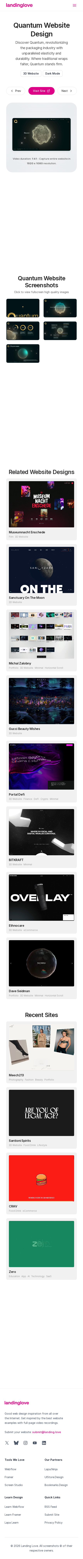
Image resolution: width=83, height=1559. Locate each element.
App (23, 1276)
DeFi (36, 799)
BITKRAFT (16, 860)
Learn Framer (13, 1514)
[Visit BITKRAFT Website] (70, 861)
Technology (38, 1276)
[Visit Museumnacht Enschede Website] (70, 534)
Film (11, 536)
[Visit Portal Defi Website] (70, 796)
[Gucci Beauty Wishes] (41, 701)
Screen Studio (14, 1485)
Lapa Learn (12, 1522)
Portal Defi (17, 794)
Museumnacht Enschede (27, 532)
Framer (9, 1477)
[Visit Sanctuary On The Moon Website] (70, 599)
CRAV (13, 1206)
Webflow (10, 1469)
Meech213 (16, 1075)
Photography (16, 1079)
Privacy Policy (54, 1522)
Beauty (39, 1079)
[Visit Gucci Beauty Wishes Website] (70, 730)
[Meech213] (41, 1047)
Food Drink (30, 1145)
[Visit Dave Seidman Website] (70, 992)
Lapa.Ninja (51, 1469)
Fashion (29, 1079)
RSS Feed (51, 1506)
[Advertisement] (41, 221)
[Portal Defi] (41, 766)
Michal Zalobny (20, 663)
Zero (12, 1272)
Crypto (44, 799)
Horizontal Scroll (54, 667)
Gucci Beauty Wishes (24, 729)
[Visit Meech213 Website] (70, 1077)
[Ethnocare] (41, 898)
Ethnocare (16, 925)
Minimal (39, 667)
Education (14, 1276)
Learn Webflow (14, 1506)
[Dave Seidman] (41, 963)
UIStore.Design (54, 1477)
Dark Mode (52, 73)
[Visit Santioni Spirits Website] (70, 1142)
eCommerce (31, 930)
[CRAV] (41, 1178)
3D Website (31, 73)
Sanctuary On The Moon (27, 598)
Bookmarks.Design (56, 1485)
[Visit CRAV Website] (70, 1208)
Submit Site (52, 1514)
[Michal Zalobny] (41, 635)
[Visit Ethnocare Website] (70, 927)
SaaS (49, 1276)
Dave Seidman (19, 991)
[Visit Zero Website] (70, 1273)
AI (29, 1276)
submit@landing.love (46, 1432)
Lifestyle (42, 1145)
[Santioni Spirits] (41, 1113)
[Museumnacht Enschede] (41, 504)
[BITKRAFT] (41, 832)
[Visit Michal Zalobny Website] (70, 665)
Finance (28, 799)
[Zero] (41, 1244)
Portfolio (14, 667)
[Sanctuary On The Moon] (41, 570)
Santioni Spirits (20, 1141)
